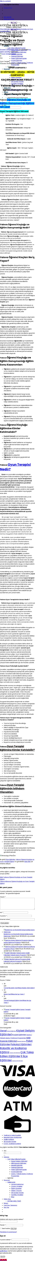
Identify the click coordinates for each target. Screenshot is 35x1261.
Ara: (5, 1151)
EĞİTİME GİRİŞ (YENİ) (14, 1201)
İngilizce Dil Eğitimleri (17, 1060)
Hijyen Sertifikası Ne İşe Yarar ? (14, 994)
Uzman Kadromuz (17, 1184)
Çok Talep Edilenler (13, 48)
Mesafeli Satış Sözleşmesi (13, 1137)
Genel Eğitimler (11, 1031)
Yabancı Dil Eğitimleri (15, 1052)
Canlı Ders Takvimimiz (10, 1205)
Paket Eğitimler (16, 58)
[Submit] (4, 1155)
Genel (3, 1030)
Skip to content (5, 1)
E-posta (3, 916)
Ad (1, 912)
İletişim (6, 1203)
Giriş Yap (13, 1228)
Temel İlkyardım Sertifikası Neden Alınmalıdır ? (19, 988)
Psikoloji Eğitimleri (17, 56)
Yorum (3, 897)
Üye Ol (2, 1256)
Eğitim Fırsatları (16, 77)
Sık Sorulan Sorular (10, 1142)
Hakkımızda (11, 1182)
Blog (12, 1197)
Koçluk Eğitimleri (16, 61)
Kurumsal (7, 69)
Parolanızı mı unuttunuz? (8, 1232)
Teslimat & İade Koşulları (12, 1135)
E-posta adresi (5, 1240)
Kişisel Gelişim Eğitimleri (19, 1161)
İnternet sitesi (5, 919)
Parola (2, 1225)
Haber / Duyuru (16, 1191)
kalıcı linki (27, 862)
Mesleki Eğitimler (16, 54)
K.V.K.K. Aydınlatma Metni (12, 1144)
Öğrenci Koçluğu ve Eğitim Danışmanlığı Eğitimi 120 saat (17, 103)
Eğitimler (6, 1157)
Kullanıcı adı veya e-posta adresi (12, 1219)
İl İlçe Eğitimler (5, 29)
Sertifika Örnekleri (17, 1195)
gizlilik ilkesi (3, 1251)
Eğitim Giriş (7, 1199)
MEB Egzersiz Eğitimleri (18, 52)
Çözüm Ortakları (16, 1186)
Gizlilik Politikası (9, 1139)
